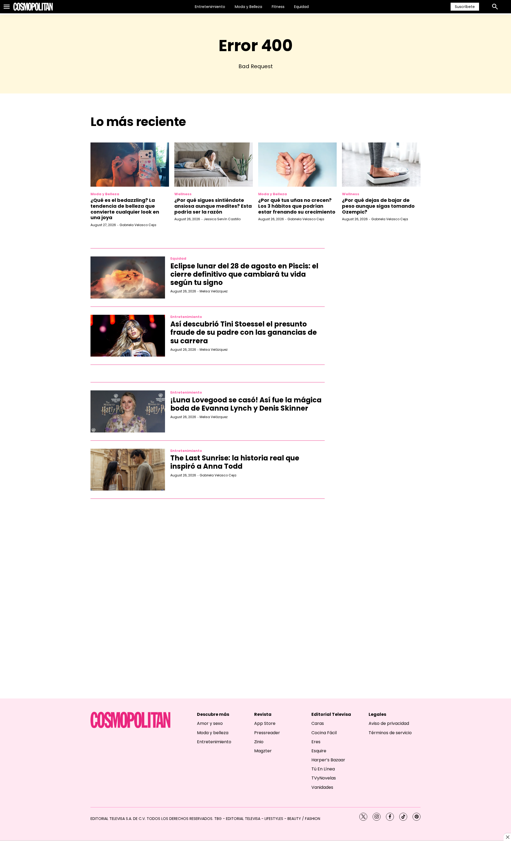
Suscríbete (465, 6)
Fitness (278, 6)
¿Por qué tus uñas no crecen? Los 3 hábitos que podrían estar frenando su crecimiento (296, 206)
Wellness (183, 194)
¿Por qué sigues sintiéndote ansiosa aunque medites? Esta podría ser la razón (213, 206)
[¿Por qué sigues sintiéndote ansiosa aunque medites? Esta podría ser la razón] (213, 164)
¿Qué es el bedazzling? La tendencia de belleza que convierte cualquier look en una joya (124, 209)
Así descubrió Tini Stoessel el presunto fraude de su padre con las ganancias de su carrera (243, 332)
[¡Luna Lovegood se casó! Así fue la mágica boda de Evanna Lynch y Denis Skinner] (127, 411)
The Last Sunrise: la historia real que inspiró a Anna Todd (234, 462)
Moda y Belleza (248, 6)
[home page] (33, 7)
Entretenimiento (210, 6)
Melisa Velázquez (214, 291)
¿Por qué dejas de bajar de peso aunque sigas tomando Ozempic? (378, 206)
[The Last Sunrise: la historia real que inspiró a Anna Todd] (127, 470)
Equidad (301, 6)
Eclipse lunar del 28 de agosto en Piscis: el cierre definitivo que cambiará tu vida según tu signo (244, 274)
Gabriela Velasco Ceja (137, 225)
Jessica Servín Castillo (222, 219)
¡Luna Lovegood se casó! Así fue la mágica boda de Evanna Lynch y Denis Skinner (246, 404)
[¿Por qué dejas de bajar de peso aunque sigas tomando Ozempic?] (381, 164)
